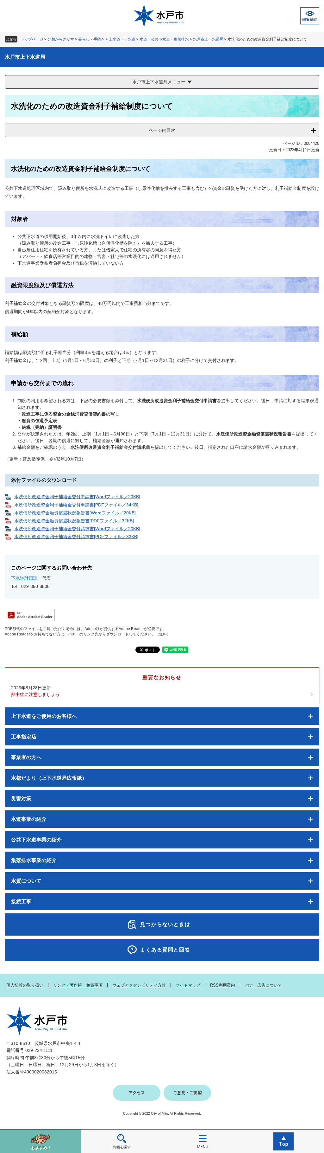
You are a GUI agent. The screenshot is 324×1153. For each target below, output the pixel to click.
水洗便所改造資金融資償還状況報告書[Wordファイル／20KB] (75, 512)
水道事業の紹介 (29, 819)
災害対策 (21, 798)
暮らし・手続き (91, 39)
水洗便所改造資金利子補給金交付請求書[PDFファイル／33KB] (76, 536)
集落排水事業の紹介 (34, 860)
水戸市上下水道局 (208, 39)
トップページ (32, 39)
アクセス (136, 1092)
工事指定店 (23, 736)
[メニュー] (202, 1141)
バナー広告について (263, 985)
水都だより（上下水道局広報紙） (49, 778)
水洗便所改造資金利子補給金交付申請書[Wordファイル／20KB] (77, 496)
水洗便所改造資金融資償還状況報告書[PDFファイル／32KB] (74, 520)
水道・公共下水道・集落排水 (164, 39)
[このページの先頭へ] (283, 1141)
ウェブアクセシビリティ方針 (139, 985)
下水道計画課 (24, 578)
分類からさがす (60, 39)
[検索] (121, 1141)
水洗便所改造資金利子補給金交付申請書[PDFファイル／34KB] (76, 504)
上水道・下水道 (122, 39)
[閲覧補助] (309, 15)
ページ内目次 (162, 130)
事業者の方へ (26, 757)
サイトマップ (188, 985)
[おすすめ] (40, 1141)
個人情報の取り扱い (24, 985)
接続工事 (21, 901)
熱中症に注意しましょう (35, 694)
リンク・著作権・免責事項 (78, 985)
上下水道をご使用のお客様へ (44, 716)
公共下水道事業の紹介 (36, 839)
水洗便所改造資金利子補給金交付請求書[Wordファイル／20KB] (77, 528)
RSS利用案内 (222, 985)
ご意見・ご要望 (187, 1092)
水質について (26, 881)
